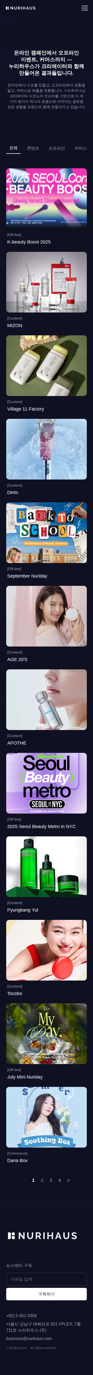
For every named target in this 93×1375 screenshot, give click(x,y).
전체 (13, 148)
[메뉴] (85, 8)
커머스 (80, 148)
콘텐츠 (33, 148)
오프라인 (57, 148)
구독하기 (46, 1294)
